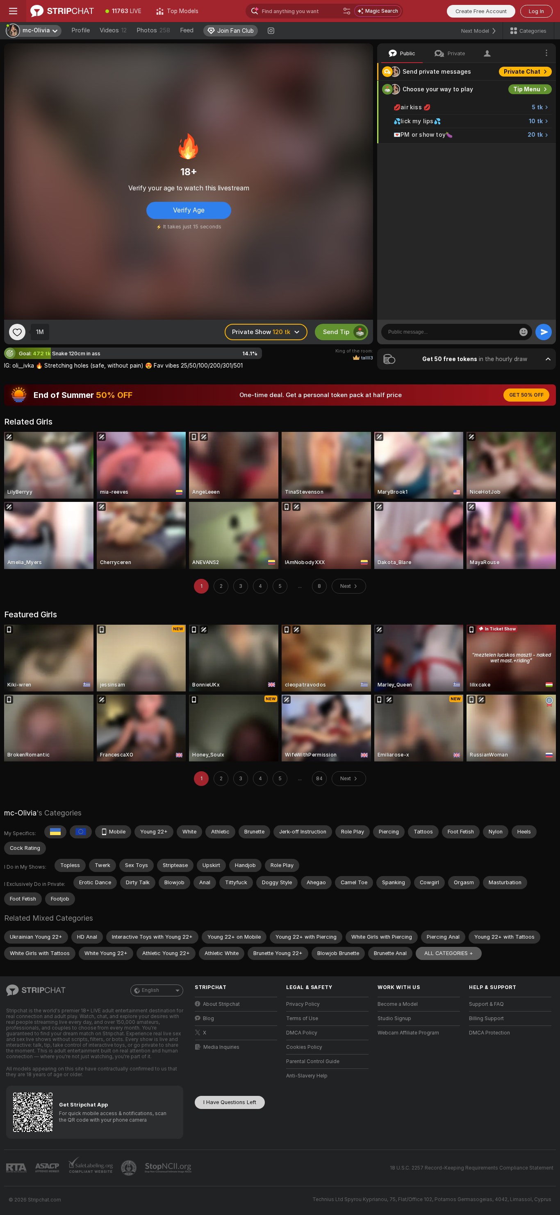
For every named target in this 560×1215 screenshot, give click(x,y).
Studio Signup (394, 1018)
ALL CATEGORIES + (448, 953)
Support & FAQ (486, 1004)
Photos (153, 30)
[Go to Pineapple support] (129, 1168)
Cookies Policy (304, 1047)
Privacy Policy (303, 1004)
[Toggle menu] (13, 11)
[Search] (347, 11)
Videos (113, 30)
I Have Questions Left (229, 1102)
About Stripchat (221, 1004)
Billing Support (486, 1018)
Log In (536, 11)
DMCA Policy (301, 1033)
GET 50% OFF (526, 395)
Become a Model (398, 1004)
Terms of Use (302, 1018)
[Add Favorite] (17, 332)
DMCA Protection (489, 1033)
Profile (80, 30)
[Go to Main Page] (62, 11)
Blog (208, 1018)
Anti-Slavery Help (307, 1076)
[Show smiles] (523, 332)
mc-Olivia (20, 812)
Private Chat (522, 71)
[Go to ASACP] (48, 1167)
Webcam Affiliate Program (408, 1033)
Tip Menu (526, 89)
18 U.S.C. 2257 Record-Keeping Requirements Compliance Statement (471, 1168)
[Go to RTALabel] (17, 1168)
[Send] (543, 332)
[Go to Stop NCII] (169, 1168)
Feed (186, 30)
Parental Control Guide (312, 1061)
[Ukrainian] (55, 831)
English (150, 990)
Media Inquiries (221, 1047)
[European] (81, 831)
